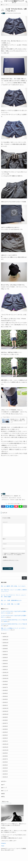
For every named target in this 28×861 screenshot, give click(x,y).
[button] (3, 506)
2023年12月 (5, 708)
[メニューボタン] (1, 2)
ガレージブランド (12, 497)
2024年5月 (5, 693)
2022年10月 (5, 750)
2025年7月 (5, 651)
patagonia (16, 495)
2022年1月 (5, 777)
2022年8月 (5, 756)
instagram (3, 843)
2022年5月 (5, 765)
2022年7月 (5, 759)
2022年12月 (5, 744)
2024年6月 (5, 690)
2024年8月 (5, 684)
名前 (4, 538)
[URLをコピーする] (25, 506)
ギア (3, 13)
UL (19, 495)
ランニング (5, 790)
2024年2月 (5, 702)
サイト (4, 548)
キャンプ (19, 497)
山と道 (17, 499)
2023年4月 (5, 732)
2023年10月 (5, 714)
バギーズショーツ (5, 499)
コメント (5, 522)
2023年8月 (5, 720)
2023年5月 (5, 729)
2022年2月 (5, 774)
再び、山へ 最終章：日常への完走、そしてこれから (13, 586)
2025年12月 (5, 636)
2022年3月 (5, 771)
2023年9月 (5, 717)
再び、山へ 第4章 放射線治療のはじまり (11, 600)
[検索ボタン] (26, 2)
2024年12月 (5, 672)
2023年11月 (5, 711)
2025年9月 (5, 645)
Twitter (2, 845)
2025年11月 (5, 639)
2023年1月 (5, 741)
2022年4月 (5, 768)
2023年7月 (5, 723)
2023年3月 (5, 735)
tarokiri (8, 613)
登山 (20, 499)
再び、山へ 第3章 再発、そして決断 (10, 604)
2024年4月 (5, 696)
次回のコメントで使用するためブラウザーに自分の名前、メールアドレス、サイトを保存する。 (14, 554)
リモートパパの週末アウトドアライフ (14, 1)
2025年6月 (5, 654)
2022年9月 (5, 753)
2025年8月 (5, 648)
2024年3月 (5, 699)
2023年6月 (5, 726)
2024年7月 (5, 687)
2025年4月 (5, 660)
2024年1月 (5, 705)
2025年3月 (5, 663)
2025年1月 (5, 669)
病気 (4, 793)
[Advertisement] (14, 475)
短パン (23, 499)
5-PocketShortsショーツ (8, 495)
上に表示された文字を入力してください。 (11, 560)
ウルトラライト (5, 497)
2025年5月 (5, 657)
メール (4, 543)
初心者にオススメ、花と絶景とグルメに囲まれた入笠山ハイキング (17, 421)
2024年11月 (5, 675)
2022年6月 (5, 762)
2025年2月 (5, 666)
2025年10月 (5, 642)
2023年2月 (5, 738)
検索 (24, 578)
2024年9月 (5, 681)
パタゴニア (12, 499)
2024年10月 (5, 678)
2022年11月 (5, 747)
